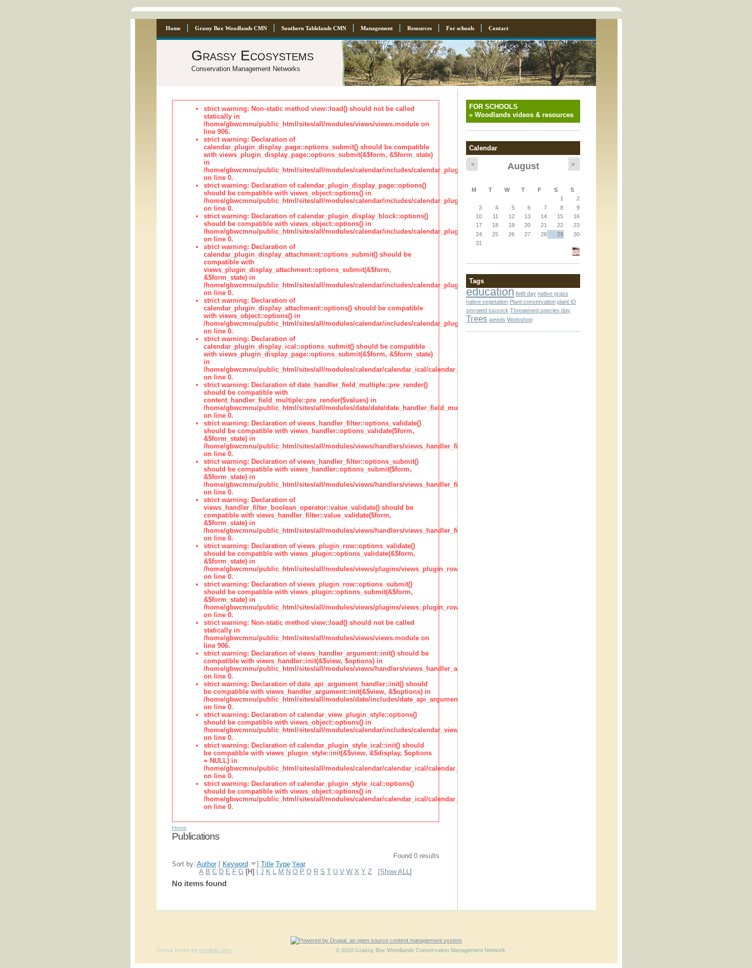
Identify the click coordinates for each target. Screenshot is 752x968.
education (490, 291)
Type (283, 864)
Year (298, 864)
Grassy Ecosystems (252, 55)
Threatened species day (540, 310)
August (523, 166)
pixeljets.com (215, 950)
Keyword (235, 864)
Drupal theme (173, 950)
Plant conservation (533, 302)
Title (267, 864)
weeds (497, 320)
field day (526, 293)
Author (206, 864)
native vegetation (487, 302)
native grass (553, 293)
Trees (477, 318)
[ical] (576, 254)
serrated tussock (487, 310)
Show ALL (395, 871)
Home (179, 828)
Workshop (520, 320)
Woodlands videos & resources (524, 115)
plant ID (566, 302)
